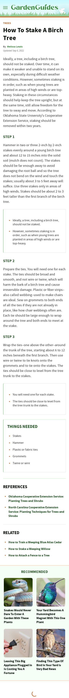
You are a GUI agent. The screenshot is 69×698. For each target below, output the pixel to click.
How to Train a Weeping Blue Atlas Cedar (35, 542)
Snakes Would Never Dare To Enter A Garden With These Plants (17, 616)
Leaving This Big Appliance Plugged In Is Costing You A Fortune (18, 667)
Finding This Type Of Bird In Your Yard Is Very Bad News (49, 665)
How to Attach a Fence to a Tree (28, 555)
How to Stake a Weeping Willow (29, 549)
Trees (7, 23)
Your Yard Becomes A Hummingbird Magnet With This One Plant (50, 616)
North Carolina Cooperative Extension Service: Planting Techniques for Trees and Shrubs (36, 511)
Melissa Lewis (15, 46)
